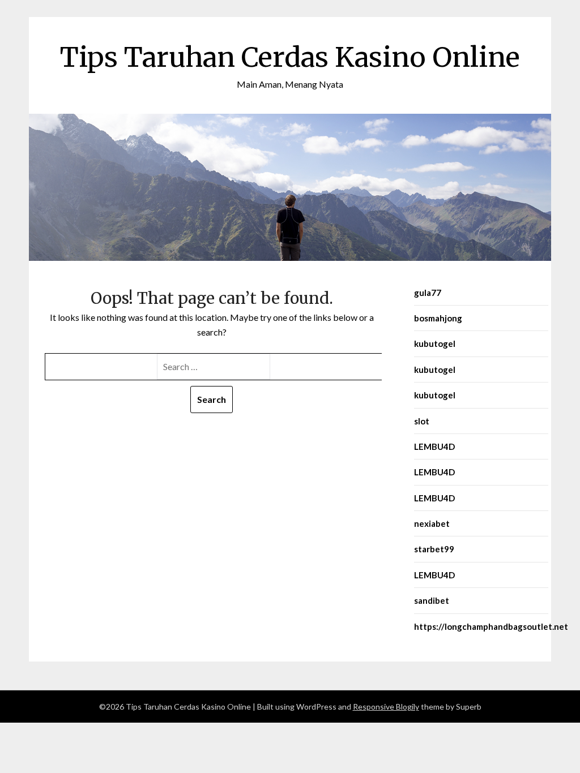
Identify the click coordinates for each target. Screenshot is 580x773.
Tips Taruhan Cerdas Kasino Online (290, 57)
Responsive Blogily (386, 706)
